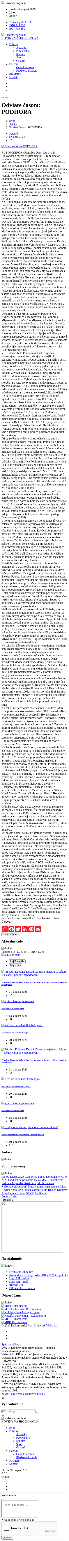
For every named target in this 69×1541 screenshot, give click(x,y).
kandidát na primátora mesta (24, 1179)
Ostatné (20, 60)
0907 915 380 (17, 28)
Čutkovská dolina (35, 1176)
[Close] (2, 1398)
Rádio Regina (48, 1189)
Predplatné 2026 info (21, 1271)
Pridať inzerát (10, 934)
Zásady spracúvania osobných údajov (23, 1393)
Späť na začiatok (11, 1344)
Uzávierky (15, 73)
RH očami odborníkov (22, 1288)
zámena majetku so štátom (52, 1186)
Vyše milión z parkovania (12, 1008)
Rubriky (13, 44)
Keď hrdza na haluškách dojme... (16, 1033)
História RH (16, 1284)
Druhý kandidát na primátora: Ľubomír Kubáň (22, 1134)
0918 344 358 (17, 25)
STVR (30, 1193)
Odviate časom (31, 1189)
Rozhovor (30, 1183)
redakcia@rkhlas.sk (20, 22)
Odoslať (7, 1537)
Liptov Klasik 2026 (12, 1176)
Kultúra (20, 54)
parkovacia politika (12, 1183)
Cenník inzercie (25, 67)
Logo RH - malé (18, 1281)
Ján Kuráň (41, 1193)
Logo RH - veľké (19, 1278)
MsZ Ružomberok (52, 1179)
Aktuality (21, 47)
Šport (19, 57)
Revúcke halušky (11, 1189)
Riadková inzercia (26, 70)
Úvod (12, 120)
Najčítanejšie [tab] (17, 961)
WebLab (51, 1325)
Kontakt (13, 77)
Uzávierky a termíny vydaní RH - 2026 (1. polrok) (38, 1275)
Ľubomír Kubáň (26, 1186)
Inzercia (13, 64)
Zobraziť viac (9, 1196)
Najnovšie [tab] (15, 965)
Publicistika (23, 50)
